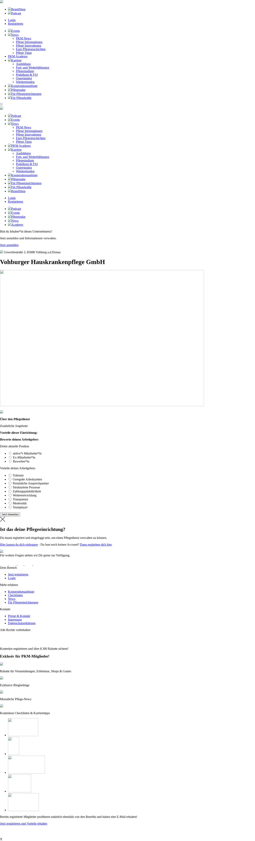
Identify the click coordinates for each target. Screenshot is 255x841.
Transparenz (20, 499)
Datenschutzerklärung (21, 623)
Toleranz (18, 475)
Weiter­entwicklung (24, 495)
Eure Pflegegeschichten (30, 49)
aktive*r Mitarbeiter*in (27, 453)
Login (12, 20)
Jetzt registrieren (18, 574)
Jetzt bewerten (10, 514)
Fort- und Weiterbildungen (32, 67)
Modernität (19, 503)
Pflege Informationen (29, 42)
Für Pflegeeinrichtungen (23, 602)
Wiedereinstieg (25, 82)
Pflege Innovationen (28, 45)
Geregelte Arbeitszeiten (27, 479)
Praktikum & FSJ (27, 74)
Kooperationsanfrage (21, 591)
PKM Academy (18, 56)
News (11, 598)
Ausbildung (23, 64)
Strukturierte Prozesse (26, 487)
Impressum (15, 619)
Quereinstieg (24, 78)
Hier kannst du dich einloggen (19, 544)
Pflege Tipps (24, 52)
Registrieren (15, 23)
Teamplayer (20, 507)
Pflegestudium (25, 71)
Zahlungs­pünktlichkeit (27, 491)
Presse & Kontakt (19, 616)
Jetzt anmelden (9, 245)
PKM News (23, 38)
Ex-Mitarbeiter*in (24, 457)
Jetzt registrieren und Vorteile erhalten (23, 823)
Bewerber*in (21, 461)
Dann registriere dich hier (96, 544)
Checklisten (15, 595)
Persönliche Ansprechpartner (31, 483)
